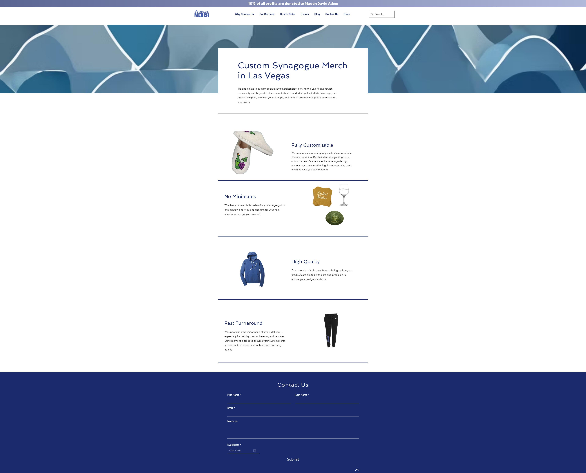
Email (230, 407)
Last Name (301, 395)
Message (232, 421)
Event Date (234, 445)
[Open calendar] (254, 450)
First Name (233, 395)
